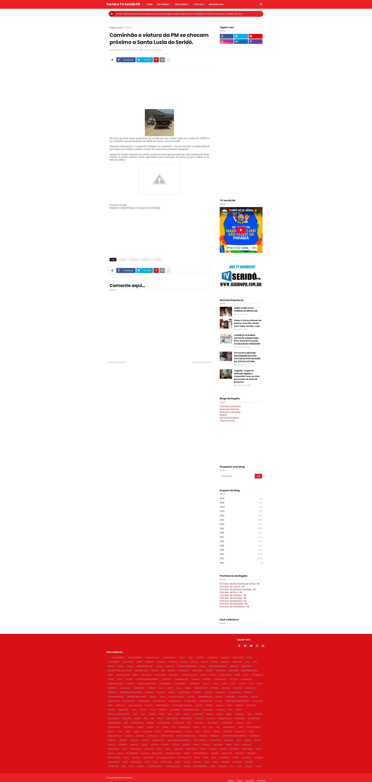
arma (247, 662)
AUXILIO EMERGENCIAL (217, 666)
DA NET (170, 688)
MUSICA (217, 731)
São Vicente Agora (229, 417)
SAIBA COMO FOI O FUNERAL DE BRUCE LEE (245, 309)
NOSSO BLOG (153, 736)
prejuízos (246, 744)
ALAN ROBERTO (113, 662)
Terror (207, 762)
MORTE (136, 731)
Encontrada (257, 701)
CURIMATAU (134, 259)
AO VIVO (214, 662)
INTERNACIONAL (137, 723)
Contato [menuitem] (199, 4)
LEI (158, 727)
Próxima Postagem (202, 362)
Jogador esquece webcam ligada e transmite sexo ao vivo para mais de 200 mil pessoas (247, 376)
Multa (197, 731)
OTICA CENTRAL (200, 740)
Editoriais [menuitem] (163, 4)
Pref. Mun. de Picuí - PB (231, 592)
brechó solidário (123, 675)
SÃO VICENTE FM (184, 757)
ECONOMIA (230, 697)
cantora (213, 675)
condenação (246, 679)
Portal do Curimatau (230, 406)
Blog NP (223, 414)
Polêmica (134, 744)
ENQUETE (148, 705)
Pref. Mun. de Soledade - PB (233, 603)
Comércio (195, 679)
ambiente (173, 662)
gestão (186, 714)
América (183, 662)
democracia (250, 688)
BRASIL (110, 675)
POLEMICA (123, 744)
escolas (199, 705)
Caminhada (160, 675)
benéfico (171, 670)
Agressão (225, 657)
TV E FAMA (249, 762)
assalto (120, 666)
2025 (241, 502)
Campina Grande (189, 675)
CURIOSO (151, 688)
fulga (135, 714)
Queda (259, 749)
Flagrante (220, 710)
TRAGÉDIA (225, 762)
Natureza (129, 736)
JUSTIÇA (150, 727)
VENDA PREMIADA (200, 766)
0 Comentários (154, 50)
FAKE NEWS (250, 705)
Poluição (206, 744)
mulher (189, 731)
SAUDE (197, 757)
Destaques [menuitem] (181, 4)
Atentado (170, 666)
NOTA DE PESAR (167, 736)
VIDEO (212, 766)
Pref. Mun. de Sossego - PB (233, 598)
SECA (214, 757)
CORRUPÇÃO (194, 683)
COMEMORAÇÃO (181, 679)
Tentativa (197, 762)
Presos (167, 749)
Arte (255, 662)
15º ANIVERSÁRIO (118, 657)
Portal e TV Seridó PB (123, 4)
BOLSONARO (221, 670)
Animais (194, 662)
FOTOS (238, 710)
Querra (111, 753)
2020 (241, 524)
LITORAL (165, 727)
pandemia (228, 740)
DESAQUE (197, 692)
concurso (233, 679)
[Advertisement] (180, 87)
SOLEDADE (259, 757)
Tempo (177, 762)
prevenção (178, 749)
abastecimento (169, 657)
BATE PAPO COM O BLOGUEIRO (120, 670)
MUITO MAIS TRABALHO (173, 731)
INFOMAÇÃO (240, 718)
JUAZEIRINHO (128, 727)
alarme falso (128, 662)
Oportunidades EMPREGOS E (179, 740)
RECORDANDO (132, 753)
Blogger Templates (142, 774)
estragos (219, 705)
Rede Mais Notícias (229, 409)
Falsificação (123, 710)
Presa (125, 749)
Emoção (218, 701)
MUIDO (158, 731)
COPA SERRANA (165, 683)
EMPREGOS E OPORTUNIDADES (237, 701)
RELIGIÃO (214, 753)
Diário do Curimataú (230, 412)
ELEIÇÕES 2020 (159, 701)
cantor (203, 675)
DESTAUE (153, 697)
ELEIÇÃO (254, 697)
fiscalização (208, 710)
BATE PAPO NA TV (141, 670)
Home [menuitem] (149, 4)
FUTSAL (161, 714)
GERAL (177, 714)
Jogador (239, 723)
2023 (241, 511)
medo (240, 727)
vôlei (240, 766)
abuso (182, 657)
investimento (178, 723)
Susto (155, 762)
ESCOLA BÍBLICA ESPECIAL (182, 705)
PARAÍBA (248, 740)
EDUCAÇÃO (243, 697)
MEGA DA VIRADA (253, 727)
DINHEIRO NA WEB (205, 697)
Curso (161, 688)
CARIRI (237, 675)
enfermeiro (120, 705)
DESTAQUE (147, 259)
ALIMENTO (149, 662)
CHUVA (111, 679)
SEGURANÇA (224, 757)
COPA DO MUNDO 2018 (146, 683)
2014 (241, 550)
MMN (128, 731)
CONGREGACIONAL (115, 683)
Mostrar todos (227, 420)
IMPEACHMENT (186, 718)
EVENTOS (239, 705)
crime (215, 683)
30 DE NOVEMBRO (135, 657)
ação (190, 657)
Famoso (143, 710)
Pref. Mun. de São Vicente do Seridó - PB (240, 583)
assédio (130, 666)
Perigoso (111, 744)
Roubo (126, 757)
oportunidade (158, 740)
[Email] (162, 59)
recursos (145, 753)
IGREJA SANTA (172, 718)
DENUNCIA (112, 692)
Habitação (239, 714)
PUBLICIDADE (247, 749)
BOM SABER (233, 670)
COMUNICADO (220, 679)
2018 (241, 532)
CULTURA (242, 683)
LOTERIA (196, 727)
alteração (161, 662)
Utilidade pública (173, 766)
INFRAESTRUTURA (114, 723)
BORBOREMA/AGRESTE (249, 670)
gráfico (220, 714)
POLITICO (186, 744)
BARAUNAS (234, 666)
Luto (210, 727)
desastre (208, 692)
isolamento (199, 723)
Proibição (212, 749)
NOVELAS (202, 736)
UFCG (131, 766)
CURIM (259, 683)
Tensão (187, 762)
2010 (241, 562)
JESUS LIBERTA (212, 723)
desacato (161, 692)
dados (179, 688)
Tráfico (215, 762)
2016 (241, 541)
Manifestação (229, 727)
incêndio (199, 718)
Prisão (202, 749)
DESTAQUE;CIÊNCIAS (116, 697)
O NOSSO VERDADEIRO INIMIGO (234, 736)
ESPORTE (209, 705)
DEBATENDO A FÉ (200, 688)
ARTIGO (111, 666)
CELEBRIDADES (257, 675)
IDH (152, 718)
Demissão (238, 688)
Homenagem (113, 718)
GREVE (229, 714)
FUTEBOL (152, 714)
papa (239, 740)
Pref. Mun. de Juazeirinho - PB (234, 606)
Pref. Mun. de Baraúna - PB (233, 600)
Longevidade (183, 727)
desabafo (149, 692)
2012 (241, 558)
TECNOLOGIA (166, 762)
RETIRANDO (251, 753)
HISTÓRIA (258, 714)
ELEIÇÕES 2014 (128, 701)
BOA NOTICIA (184, 670)
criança (206, 683)
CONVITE (130, 683)
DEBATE (188, 688)
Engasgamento (135, 705)
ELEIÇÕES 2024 (190, 701)
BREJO (135, 675)
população (217, 744)
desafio (172, 692)
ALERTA (139, 662)
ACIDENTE (128, 27)
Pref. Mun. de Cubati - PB (232, 586)
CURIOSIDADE (139, 688)
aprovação (237, 662)
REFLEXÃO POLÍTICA (173, 753)
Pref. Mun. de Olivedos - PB (233, 595)
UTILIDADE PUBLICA (155, 766)
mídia (120, 731)
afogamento (212, 657)
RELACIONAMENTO (201, 753)
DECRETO (214, 688)
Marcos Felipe (125, 777)
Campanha (174, 675)
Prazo (237, 744)
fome (230, 710)
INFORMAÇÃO (253, 718)
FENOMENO (174, 710)
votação (248, 766)
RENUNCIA (240, 753)
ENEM (110, 705)
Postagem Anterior (117, 362)
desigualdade (234, 692)
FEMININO (163, 710)
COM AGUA (166, 679)
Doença (219, 697)
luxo (218, 727)
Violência (223, 766)
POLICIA (144, 744)
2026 (241, 498)
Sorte (125, 762)
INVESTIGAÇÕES (164, 723)
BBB (163, 670)
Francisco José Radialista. (118, 714)
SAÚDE (205, 757)
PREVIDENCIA (192, 749)
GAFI (170, 714)
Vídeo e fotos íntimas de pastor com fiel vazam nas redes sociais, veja (248, 323)
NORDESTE (140, 736)
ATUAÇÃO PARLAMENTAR (187, 666)
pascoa (257, 740)
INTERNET (150, 723)
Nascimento (240, 731)
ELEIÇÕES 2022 (175, 701)
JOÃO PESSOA (227, 723)
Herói (249, 714)
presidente (149, 749)
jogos (249, 723)
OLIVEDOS (112, 740)
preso (159, 749)
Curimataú (125, 688)
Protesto (223, 749)
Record (120, 753)
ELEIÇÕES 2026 (206, 701)
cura (251, 683)
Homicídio (126, 718)
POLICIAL (157, 259)
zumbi (258, 766)
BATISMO (155, 670)
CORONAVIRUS (180, 683)
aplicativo (225, 662)
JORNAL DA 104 (114, 727)
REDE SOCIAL (157, 753)
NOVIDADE (214, 736)
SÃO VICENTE (148, 757)
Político (196, 744)
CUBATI (224, 683)
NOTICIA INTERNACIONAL (186, 736)
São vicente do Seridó (166, 757)
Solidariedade (114, 762)
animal (204, 662)
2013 (241, 554)
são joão (136, 757)
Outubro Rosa (215, 740)
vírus (232, 766)
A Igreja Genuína (152, 657)
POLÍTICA (175, 744)
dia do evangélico (176, 697)
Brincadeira (146, 675)
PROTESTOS (234, 749)
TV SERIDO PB (113, 766)
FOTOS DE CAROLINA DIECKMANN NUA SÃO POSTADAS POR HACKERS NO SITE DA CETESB (247, 357)
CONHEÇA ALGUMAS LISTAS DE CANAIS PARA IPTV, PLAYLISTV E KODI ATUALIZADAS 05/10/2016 (247, 339)
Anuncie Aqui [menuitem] (216, 4)
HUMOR (137, 718)
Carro (246, 675)
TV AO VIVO (237, 762)
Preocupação (113, 749)
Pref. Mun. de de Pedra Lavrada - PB (238, 589)
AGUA (249, 657)
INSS (126, 723)
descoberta (220, 692)
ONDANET (123, 740)
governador (198, 714)
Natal (251, 731)
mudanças (147, 731)
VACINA (187, 766)
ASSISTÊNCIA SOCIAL (145, 666)
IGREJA (160, 718)
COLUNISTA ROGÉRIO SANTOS (147, 679)
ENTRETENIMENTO (162, 705)
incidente (211, 718)
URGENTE (140, 766)
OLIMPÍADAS (254, 736)
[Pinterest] (156, 59)
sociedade (246, 757)
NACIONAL (227, 731)
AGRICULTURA (238, 657)
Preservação (136, 749)
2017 (241, 537)
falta (134, 710)
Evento (229, 705)
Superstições (136, 762)
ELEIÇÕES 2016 (143, 701)
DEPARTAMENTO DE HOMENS (131, 692)
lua (204, 727)
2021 (241, 519)
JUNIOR (140, 727)
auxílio (202, 666)
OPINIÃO (145, 740)
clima (119, 679)
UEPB (123, 766)
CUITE (232, 683)
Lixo (173, 727)
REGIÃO (187, 753)
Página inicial (116, 27)
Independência (224, 718)
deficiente (226, 688)
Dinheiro (191, 697)
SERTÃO (235, 757)
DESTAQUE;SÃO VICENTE (136, 697)
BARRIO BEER (246, 666)
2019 (241, 528)
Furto (143, 714)
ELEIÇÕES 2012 (113, 701)
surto (147, 762)
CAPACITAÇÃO (225, 675)
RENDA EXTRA (227, 753)
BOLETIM (209, 670)
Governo (209, 714)
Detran (163, 697)
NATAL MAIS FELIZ (114, 736)
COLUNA (129, 679)
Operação (134, 740)
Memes (111, 731)
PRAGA (228, 744)
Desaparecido (184, 692)
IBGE (145, 718)
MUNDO (207, 731)
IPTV (189, 723)
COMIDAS (207, 679)
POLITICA (165, 744)
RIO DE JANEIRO (114, 757)
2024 (241, 507)
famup (152, 710)
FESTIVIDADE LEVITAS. (191, 710)
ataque (159, 666)
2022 (241, 515)
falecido (111, 710)
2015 (241, 545)
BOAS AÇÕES (197, 670)
